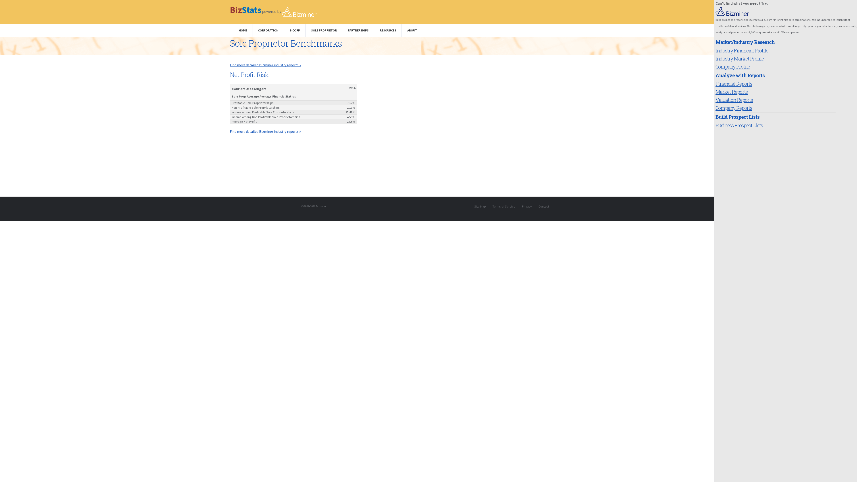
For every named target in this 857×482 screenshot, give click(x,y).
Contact (544, 206)
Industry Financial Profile (742, 50)
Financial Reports (734, 84)
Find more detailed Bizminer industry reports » (265, 65)
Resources (388, 30)
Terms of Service (504, 206)
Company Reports (734, 108)
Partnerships (358, 30)
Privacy (527, 206)
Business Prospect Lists (739, 125)
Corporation (268, 30)
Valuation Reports (734, 100)
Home (243, 30)
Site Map (480, 206)
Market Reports (732, 92)
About (412, 30)
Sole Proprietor (324, 30)
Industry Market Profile (740, 58)
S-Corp (294, 30)
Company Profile (733, 66)
